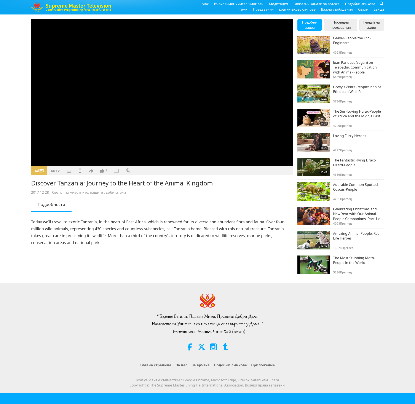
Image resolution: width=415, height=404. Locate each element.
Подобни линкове (360, 4)
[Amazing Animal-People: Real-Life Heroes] (313, 240)
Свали (363, 9)
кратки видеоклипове (297, 9)
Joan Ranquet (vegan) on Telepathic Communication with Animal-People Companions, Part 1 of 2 (355, 67)
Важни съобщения (337, 9)
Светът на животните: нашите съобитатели (89, 192)
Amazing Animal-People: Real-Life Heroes (357, 236)
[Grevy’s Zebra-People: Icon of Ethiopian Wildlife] (313, 94)
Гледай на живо (371, 25)
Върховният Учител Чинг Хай (238, 4)
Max (205, 4)
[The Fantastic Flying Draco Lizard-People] (313, 167)
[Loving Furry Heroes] (313, 142)
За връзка (201, 365)
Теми (243, 9)
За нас (181, 365)
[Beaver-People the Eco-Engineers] (313, 45)
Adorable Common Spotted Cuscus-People (355, 187)
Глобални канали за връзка (317, 4)
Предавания (263, 9)
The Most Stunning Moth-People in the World (354, 260)
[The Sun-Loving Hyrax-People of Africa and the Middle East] (313, 118)
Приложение (263, 365)
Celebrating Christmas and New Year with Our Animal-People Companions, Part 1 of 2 (357, 214)
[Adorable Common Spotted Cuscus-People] (313, 191)
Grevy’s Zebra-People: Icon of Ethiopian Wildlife (357, 89)
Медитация (278, 4)
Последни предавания (340, 25)
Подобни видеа (309, 25)
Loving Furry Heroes (349, 135)
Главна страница (155, 365)
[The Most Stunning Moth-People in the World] (313, 264)
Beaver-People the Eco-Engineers (352, 40)
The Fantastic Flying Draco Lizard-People (354, 162)
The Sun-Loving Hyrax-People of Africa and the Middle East (357, 113)
